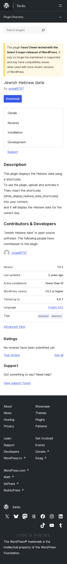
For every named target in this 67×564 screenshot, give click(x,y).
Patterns (41, 426)
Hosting (9, 420)
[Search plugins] (43, 30)
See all (58, 355)
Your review (12, 355)
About (8, 406)
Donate (42, 451)
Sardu (16, 507)
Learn (7, 438)
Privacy (9, 426)
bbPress (11, 484)
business (44, 316)
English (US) (55, 307)
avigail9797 (16, 88)
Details (12, 113)
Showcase (42, 406)
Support (12, 152)
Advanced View (14, 327)
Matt (9, 477)
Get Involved (44, 438)
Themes (40, 413)
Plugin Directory (13, 16)
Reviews (13, 123)
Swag (41, 458)
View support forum (17, 383)
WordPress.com (16, 470)
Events (40, 445)
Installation (15, 132)
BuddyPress (14, 490)
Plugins (40, 420)
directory (57, 316)
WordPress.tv (15, 458)
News (8, 413)
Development (17, 142)
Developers (11, 451)
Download (12, 98)
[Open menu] (61, 5)
